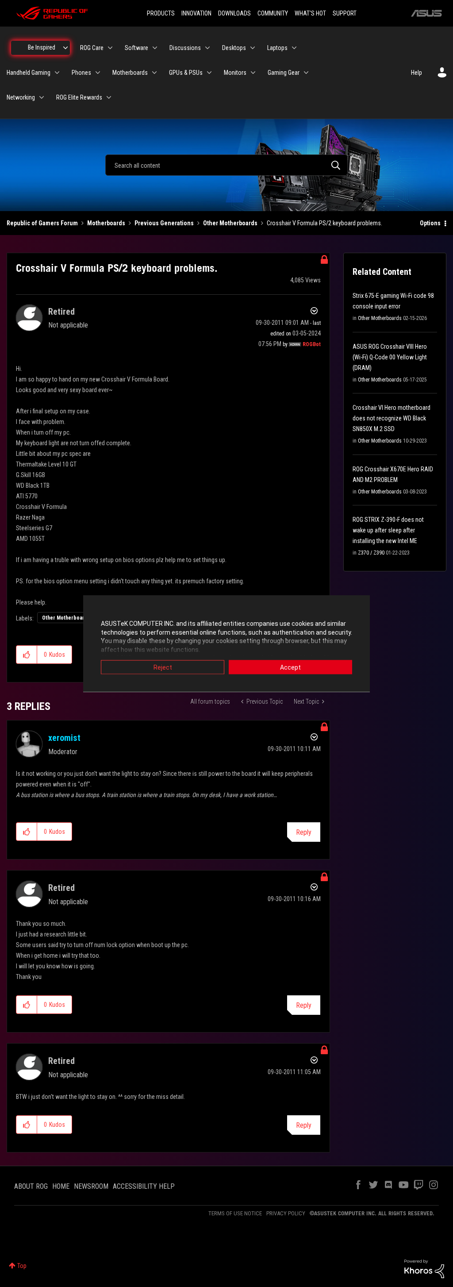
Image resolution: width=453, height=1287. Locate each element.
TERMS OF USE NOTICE (235, 1213)
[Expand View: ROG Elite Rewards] (108, 97)
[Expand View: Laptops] (294, 48)
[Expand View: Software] (154, 48)
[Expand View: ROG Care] (110, 48)
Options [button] (430, 223)
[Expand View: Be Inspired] (65, 47)
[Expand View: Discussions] (207, 48)
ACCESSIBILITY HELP (144, 1186)
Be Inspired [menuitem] (41, 47)
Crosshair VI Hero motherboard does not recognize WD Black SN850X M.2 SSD (391, 418)
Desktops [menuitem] (234, 47)
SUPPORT (345, 13)
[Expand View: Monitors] (253, 72)
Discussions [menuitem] (185, 47)
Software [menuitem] (136, 47)
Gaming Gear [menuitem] (283, 72)
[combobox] (226, 165)
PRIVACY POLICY (285, 1213)
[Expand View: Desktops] (252, 48)
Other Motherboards (230, 223)
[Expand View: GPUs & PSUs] (209, 72)
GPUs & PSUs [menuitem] (186, 72)
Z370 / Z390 (371, 553)
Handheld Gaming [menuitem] (28, 72)
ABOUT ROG (31, 1186)
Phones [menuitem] (81, 72)
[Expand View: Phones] (97, 72)
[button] (26, 654)
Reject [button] (163, 667)
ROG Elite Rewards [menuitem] (79, 97)
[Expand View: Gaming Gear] (306, 72)
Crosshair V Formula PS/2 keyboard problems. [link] (324, 223)
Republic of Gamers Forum (42, 223)
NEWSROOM (91, 1186)
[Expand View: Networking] (41, 97)
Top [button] (22, 1265)
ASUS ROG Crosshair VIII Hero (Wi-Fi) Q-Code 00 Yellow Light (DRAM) (390, 357)
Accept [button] (290, 667)
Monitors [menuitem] (235, 72)
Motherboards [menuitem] (130, 72)
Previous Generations (164, 223)
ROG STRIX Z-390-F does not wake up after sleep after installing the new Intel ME (388, 530)
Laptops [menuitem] (277, 47)
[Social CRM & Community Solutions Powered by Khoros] (424, 1268)
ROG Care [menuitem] (92, 47)
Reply (303, 832)
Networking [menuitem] (21, 97)
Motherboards (106, 223)
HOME (60, 1186)
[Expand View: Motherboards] (154, 72)
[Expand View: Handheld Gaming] (57, 72)
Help (416, 72)
